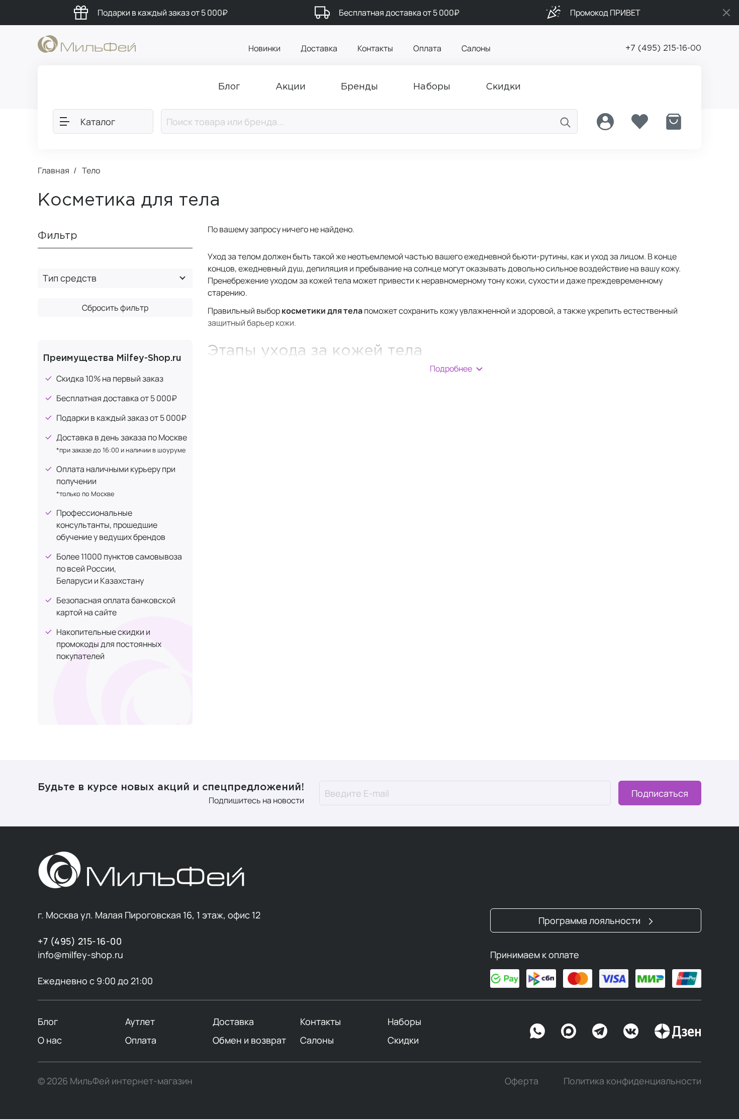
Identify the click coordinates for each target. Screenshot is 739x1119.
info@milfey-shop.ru (80, 955)
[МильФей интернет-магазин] (87, 43)
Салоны (476, 48)
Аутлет (140, 1021)
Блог (48, 1021)
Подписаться (659, 793)
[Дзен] (677, 1031)
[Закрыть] (726, 12)
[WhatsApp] (537, 1031)
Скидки (403, 1040)
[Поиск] (565, 121)
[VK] (630, 1031)
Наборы (404, 1021)
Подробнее (451, 368)
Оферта (521, 1081)
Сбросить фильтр (115, 307)
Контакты (375, 48)
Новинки (264, 48)
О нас (50, 1040)
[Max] (568, 1031)
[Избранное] (639, 121)
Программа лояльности (590, 920)
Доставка (319, 48)
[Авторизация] (605, 121)
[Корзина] (673, 121)
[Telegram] (599, 1031)
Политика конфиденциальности (632, 1081)
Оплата (427, 48)
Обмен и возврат (249, 1040)
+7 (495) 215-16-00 (663, 48)
